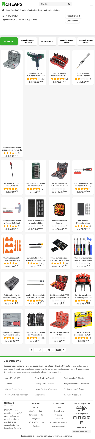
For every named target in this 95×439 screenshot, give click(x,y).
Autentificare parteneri (59, 422)
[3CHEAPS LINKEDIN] (82, 423)
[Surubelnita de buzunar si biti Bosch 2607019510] (36, 61)
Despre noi (36, 407)
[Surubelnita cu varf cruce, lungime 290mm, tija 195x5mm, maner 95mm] (12, 171)
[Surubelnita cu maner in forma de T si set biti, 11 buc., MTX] (12, 208)
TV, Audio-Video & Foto (73, 395)
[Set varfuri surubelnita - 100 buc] (59, 320)
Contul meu (59, 411)
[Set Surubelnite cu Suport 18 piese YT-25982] (83, 283)
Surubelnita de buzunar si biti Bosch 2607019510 (36, 75)
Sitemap (58, 415)
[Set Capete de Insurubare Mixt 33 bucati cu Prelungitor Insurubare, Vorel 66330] (59, 61)
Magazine (36, 418)
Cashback (59, 418)
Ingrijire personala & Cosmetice (76, 383)
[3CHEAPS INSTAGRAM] (88, 418)
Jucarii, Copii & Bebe (13, 389)
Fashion (8, 383)
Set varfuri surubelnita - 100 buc (59, 333)
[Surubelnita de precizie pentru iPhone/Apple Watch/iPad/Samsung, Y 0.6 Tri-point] (83, 61)
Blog (59, 407)
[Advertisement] (12, 106)
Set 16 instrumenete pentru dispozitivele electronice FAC (83, 260)
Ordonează (72, 20)
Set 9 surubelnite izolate (59, 221)
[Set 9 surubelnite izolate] (59, 208)
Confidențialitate (36, 411)
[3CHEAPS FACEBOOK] (79, 418)
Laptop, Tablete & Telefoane (46, 389)
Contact (36, 426)
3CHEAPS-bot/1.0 (36, 422)
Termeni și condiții (36, 415)
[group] (9, 41)
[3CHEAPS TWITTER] (84, 418)
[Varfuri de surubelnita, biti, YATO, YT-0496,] (36, 283)
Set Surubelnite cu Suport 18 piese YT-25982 (83, 297)
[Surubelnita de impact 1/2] (12, 320)
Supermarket (40, 395)
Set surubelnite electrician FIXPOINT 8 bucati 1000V (83, 335)
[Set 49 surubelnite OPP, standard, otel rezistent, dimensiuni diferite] (59, 171)
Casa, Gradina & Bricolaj (44, 378)
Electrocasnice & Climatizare (75, 378)
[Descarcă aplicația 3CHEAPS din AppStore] (79, 409)
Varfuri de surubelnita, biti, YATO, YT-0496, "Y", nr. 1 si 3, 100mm (35, 297)
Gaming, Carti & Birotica (44, 383)
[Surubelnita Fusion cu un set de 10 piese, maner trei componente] (83, 171)
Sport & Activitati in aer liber (16, 395)
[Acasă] (3, 10)
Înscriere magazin (59, 426)
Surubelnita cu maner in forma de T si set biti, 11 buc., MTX (12, 223)
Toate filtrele (73, 16)
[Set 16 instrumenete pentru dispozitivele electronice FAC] (83, 245)
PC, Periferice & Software (74, 389)
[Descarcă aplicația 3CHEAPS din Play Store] (84, 409)
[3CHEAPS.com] (12, 4)
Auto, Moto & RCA (12, 378)
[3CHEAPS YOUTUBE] (75, 418)
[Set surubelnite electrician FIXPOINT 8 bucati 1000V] (83, 320)
